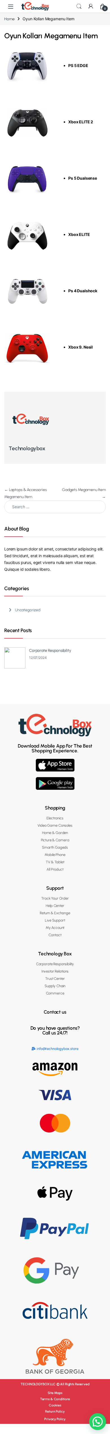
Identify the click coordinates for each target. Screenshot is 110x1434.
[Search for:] (55, 506)
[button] (97, 1421)
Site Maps (55, 1393)
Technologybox (27, 448)
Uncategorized (27, 610)
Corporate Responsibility (50, 650)
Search (79, 6)
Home (9, 19)
